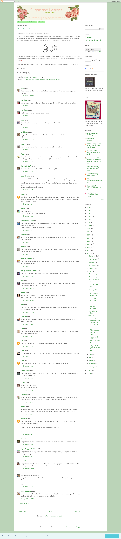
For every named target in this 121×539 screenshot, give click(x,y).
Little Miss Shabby (93, 167)
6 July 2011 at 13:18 (27, 356)
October (92, 262)
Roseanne (24, 394)
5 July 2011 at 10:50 (27, 140)
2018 (89, 232)
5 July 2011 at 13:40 (27, 204)
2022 (89, 220)
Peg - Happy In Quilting (28, 449)
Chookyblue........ (91, 138)
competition (44, 79)
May (90, 357)
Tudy (22, 280)
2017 (89, 235)
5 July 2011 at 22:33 (27, 300)
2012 (89, 250)
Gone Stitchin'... (91, 186)
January (91, 367)
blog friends (36, 79)
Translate (99, 51)
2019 (89, 229)
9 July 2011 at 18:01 (27, 487)
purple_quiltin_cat (92, 133)
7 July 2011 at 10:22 (27, 378)
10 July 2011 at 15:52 (27, 499)
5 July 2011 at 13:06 (27, 172)
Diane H (23, 144)
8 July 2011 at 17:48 (27, 444)
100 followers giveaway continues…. (92, 300)
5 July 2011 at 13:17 (27, 190)
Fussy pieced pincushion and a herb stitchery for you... (94, 161)
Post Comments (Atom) (54, 516)
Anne (22, 194)
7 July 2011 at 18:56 (27, 390)
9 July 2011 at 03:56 (27, 468)
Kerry (22, 360)
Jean (22, 305)
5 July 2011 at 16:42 (27, 230)
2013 (89, 247)
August (91, 268)
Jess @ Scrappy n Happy (29, 271)
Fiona (22, 120)
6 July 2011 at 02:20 (27, 324)
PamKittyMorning (92, 174)
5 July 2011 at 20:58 (27, 288)
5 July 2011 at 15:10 (27, 216)
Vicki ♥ (23, 154)
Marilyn (23, 292)
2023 (89, 216)
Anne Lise (24, 461)
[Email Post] (42, 77)
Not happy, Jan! (93, 274)
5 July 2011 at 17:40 (27, 276)
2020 (89, 226)
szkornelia (24, 418)
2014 (89, 244)
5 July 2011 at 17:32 (27, 266)
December (92, 256)
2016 (89, 238)
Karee (23, 350)
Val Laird (90, 179)
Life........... (89, 140)
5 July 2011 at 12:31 (27, 162)
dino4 (65, 527)
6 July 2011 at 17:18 (27, 366)
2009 (89, 373)
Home (19, 21)
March (91, 360)
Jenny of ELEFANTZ (94, 158)
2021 (89, 223)
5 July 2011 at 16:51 (27, 242)
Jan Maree (24, 132)
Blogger (78, 527)
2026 (89, 207)
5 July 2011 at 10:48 (27, 116)
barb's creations (26, 491)
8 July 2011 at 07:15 (27, 434)
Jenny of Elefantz (26, 473)
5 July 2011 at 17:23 (27, 254)
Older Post (77, 511)
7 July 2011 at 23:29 (27, 414)
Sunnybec (24, 234)
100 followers (26, 79)
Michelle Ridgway (26, 258)
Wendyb (89, 37)
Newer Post (22, 511)
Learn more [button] (53, 536)
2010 (89, 370)
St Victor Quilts (92, 151)
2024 (89, 213)
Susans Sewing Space (94, 144)
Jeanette (23, 246)
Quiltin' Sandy (25, 370)
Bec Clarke (24, 100)
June (90, 354)
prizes (58, 79)
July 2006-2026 (91, 175)
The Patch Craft (26, 166)
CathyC (23, 382)
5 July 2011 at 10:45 (27, 106)
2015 (89, 241)
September (93, 265)
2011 (88, 253)
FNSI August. (91, 135)
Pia (22, 439)
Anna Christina (25, 176)
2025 (89, 210)
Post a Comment (24, 503)
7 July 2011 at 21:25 (27, 402)
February (92, 363)
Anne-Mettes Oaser (27, 220)
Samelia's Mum (91, 193)
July (90, 271)
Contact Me (41, 21)
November (92, 259)
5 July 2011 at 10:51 (27, 150)
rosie (22, 88)
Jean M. (23, 406)
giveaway (52, 79)
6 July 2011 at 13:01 (27, 346)
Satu (22, 329)
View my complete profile (93, 40)
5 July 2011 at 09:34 (27, 96)
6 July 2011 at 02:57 (27, 336)
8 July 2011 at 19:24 (27, 456)
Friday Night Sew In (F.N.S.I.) (30, 21)
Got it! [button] (112, 536)
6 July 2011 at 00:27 (27, 312)
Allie (22, 341)
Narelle (23, 208)
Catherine (24, 316)
